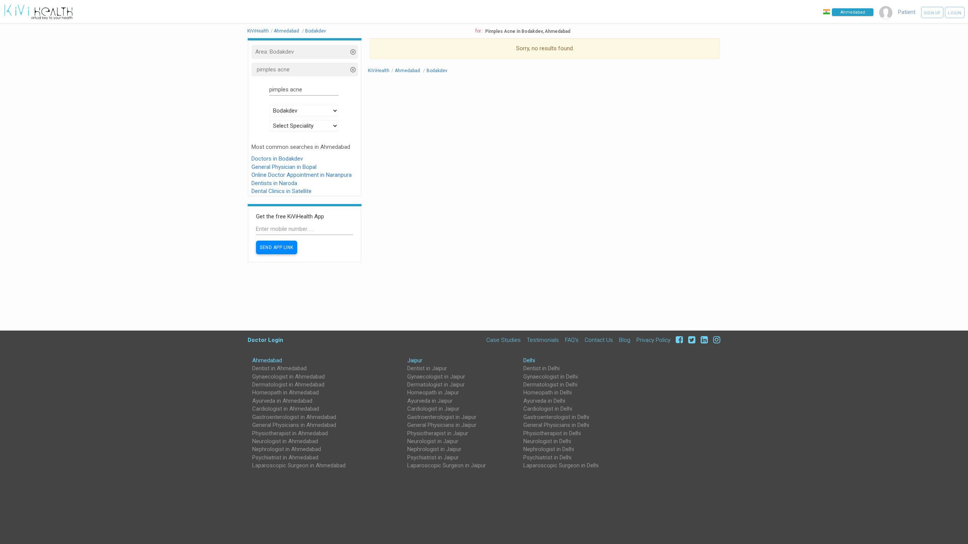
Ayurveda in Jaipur (430, 400)
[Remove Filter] (352, 53)
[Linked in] (703, 339)
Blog (624, 339)
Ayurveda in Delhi (544, 400)
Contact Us (599, 339)
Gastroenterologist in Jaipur (441, 417)
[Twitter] (690, 339)
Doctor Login (265, 339)
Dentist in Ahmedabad (279, 368)
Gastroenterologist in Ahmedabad (294, 417)
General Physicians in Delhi (556, 425)
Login (955, 13)
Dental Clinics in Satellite (281, 191)
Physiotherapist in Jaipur (437, 433)
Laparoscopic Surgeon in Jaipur (446, 465)
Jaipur (414, 360)
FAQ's (572, 339)
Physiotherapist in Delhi (552, 433)
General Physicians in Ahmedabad (294, 425)
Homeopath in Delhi (547, 392)
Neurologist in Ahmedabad (285, 441)
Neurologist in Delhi (547, 441)
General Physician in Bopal (283, 167)
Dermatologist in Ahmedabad (288, 384)
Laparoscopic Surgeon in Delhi (561, 465)
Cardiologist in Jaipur (433, 408)
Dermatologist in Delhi (550, 384)
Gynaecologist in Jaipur (436, 376)
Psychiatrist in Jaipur (433, 457)
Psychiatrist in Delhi (547, 457)
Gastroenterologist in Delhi (556, 417)
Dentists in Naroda (274, 183)
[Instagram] (714, 339)
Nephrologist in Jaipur (434, 449)
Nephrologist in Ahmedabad (286, 449)
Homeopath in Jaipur (433, 392)
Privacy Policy (653, 339)
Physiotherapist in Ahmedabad (290, 433)
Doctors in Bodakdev (277, 158)
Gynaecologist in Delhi (550, 376)
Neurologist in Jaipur (432, 441)
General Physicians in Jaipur (441, 425)
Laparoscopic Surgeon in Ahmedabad (299, 465)
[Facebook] (678, 339)
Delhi (529, 360)
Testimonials (543, 339)
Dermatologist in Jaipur (436, 384)
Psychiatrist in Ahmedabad (285, 457)
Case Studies (503, 339)
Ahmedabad (267, 360)
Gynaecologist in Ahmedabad (288, 376)
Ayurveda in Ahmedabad (282, 400)
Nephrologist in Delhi (548, 449)
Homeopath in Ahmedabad (285, 392)
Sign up (932, 13)
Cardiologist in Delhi (547, 408)
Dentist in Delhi (541, 368)
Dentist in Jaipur (427, 368)
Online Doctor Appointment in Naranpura (301, 175)
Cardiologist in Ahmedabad (285, 408)
